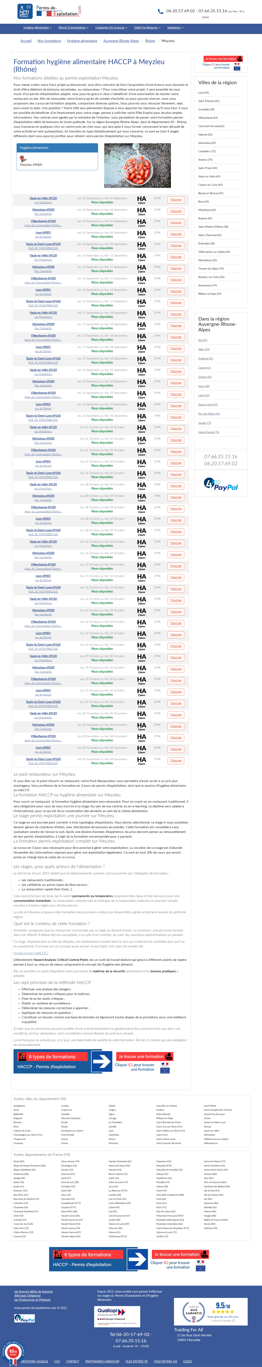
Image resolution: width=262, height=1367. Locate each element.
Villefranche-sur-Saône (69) (214, 252)
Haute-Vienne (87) (71, 1232)
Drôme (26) (205, 377)
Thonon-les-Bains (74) (211, 269)
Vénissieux (209, 1135)
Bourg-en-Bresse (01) (210, 193)
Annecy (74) (205, 160)
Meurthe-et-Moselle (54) (169, 1170)
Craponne (66, 1110)
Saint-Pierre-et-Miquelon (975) (172, 1228)
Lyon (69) (203, 93)
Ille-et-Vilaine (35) (118, 1174)
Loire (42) (203, 395)
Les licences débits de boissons (33, 1291)
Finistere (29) (68, 1186)
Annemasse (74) (207, 285)
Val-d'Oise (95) (211, 1190)
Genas (64, 1139)
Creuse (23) (20, 1236)
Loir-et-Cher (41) (117, 1199)
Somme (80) (210, 1174)
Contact (72, 1361)
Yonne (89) (209, 1224)
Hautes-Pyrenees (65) (120, 1161)
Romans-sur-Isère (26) (211, 277)
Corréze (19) (20, 1220)
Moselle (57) (162, 1182)
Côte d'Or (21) (21, 1228)
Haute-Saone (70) (70, 1228)
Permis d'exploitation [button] (72, 27)
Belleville (18, 1114)
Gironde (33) (68, 1199)
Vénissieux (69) (207, 143)
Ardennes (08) (21, 1174)
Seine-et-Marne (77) (214, 1161)
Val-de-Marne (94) (213, 1195)
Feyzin (64, 1126)
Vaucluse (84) (211, 1203)
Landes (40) (115, 1195)
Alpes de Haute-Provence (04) (29, 1165)
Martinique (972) (118, 1236)
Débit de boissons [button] (146, 27)
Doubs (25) (67, 1170)
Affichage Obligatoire (27, 1295)
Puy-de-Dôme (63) (209, 414)
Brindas (18, 1122)
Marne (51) (114, 1232)
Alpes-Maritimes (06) (25, 1170)
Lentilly (112, 1126)
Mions (112, 1139)
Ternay (207, 1126)
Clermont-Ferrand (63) (211, 126)
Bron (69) (203, 202)
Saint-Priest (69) (207, 168)
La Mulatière (115, 1122)
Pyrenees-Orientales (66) (169, 1224)
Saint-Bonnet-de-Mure (168, 1122)
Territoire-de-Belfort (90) (217, 1186)
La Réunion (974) (118, 1190)
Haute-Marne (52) (70, 1224)
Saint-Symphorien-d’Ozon (218, 1110)
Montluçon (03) (207, 210)
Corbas (65, 1106)
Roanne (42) (205, 218)
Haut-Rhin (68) (69, 1211)
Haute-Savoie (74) (208, 432)
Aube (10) (19, 1182)
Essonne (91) (68, 1174)
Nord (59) (161, 1190)
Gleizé (112, 1106)
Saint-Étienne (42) (208, 101)
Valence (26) (205, 134)
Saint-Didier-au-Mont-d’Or (170, 1130)
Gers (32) (66, 1195)
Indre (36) (114, 1178)
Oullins (160, 1110)
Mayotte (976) (164, 1165)
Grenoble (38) (206, 109)
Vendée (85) (210, 1207)
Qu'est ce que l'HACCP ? (31, 953)
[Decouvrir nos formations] (221, 62)
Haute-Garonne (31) (72, 1220)
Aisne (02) (19, 1161)
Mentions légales (34, 1361)
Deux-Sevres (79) (70, 1161)
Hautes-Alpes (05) (70, 1236)
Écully (64, 1122)
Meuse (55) (162, 1174)
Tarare (207, 1118)
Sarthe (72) (162, 1236)
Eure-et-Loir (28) (70, 1182)
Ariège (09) (19, 1178)
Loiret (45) (114, 1207)
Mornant (113, 1143)
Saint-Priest (210, 1106)
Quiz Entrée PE (136, 1361)
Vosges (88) (210, 1216)
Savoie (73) (204, 423)
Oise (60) (161, 1199)
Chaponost (19, 1139)
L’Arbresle (114, 1135)
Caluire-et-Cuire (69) (210, 185)
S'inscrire (176, 199)
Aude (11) (19, 1186)
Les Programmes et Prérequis (32, 1300)
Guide (187, 1361)
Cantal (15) (204, 368)
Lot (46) (113, 1211)
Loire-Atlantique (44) (120, 1203)
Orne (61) (161, 1203)
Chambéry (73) (207, 151)
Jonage (112, 1118)
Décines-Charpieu (70, 1118)
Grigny (112, 1110)
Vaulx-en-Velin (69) (209, 176)
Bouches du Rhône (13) (26, 1199)
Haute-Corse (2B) (70, 1216)
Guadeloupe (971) (71, 1203)
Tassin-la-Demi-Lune (215, 1122)
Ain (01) (202, 340)
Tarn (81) (208, 1178)
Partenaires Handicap (102, 1361)
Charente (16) (21, 1207)
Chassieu (18, 1143)
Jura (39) (113, 1186)
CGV (57, 1361)
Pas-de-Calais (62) (165, 1211)
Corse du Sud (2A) (23, 1224)
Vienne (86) (210, 1211)
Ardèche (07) (205, 358)
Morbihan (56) (164, 1178)
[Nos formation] (101, 1061)
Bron (16, 1126)
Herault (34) (115, 1170)
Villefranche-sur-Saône (216, 1139)
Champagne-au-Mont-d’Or (28, 1135)
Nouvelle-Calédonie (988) (170, 1195)
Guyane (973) (68, 1207)
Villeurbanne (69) (208, 118)
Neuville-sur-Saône (166, 1106)
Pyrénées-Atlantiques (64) (170, 1220)
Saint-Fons (162, 1135)
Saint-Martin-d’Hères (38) (213, 227)
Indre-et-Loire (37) (118, 1182)
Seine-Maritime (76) (214, 1165)
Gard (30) (66, 1190)
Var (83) (208, 1199)
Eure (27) (66, 1178)
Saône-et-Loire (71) (166, 1232)
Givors (64, 1143)
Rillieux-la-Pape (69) (209, 294)
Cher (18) (18, 1216)
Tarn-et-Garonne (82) (215, 1182)
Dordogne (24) (69, 1165)
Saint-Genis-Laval (165, 1139)
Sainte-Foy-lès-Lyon (214, 1114)
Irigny (112, 1114)
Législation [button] (174, 27)
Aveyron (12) (20, 1190)
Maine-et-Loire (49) (119, 1224)
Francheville (67, 1135)
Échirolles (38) (206, 243)
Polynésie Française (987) (169, 1216)
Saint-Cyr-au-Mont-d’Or (169, 1126)
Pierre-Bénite (163, 1114)
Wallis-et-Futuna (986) (216, 1220)
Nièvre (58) (162, 1186)
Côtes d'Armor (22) (23, 1232)
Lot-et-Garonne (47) (119, 1216)
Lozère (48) (114, 1220)
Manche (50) (115, 1228)
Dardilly (65, 1114)
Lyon (111, 1130)
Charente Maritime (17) (26, 1211)
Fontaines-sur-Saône (72, 1130)
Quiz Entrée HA (165, 1361)
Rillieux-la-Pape (164, 1118)
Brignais (18, 1118)
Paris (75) (161, 1207)
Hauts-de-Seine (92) (119, 1165)
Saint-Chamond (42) (209, 235)
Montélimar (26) (207, 260)
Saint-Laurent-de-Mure (168, 1143)
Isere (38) (203, 386)
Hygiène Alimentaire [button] (37, 27)
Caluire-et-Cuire (22, 1130)
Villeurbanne (211, 1143)
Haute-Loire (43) (208, 404)
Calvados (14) (21, 1203)
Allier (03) (204, 349)
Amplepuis (19, 1106)
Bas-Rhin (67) (21, 1195)
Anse (16, 1110)
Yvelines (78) (210, 1228)
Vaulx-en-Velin (211, 1130)
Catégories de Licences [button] (110, 27)
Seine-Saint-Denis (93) (216, 1170)
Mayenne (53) (163, 1161)
